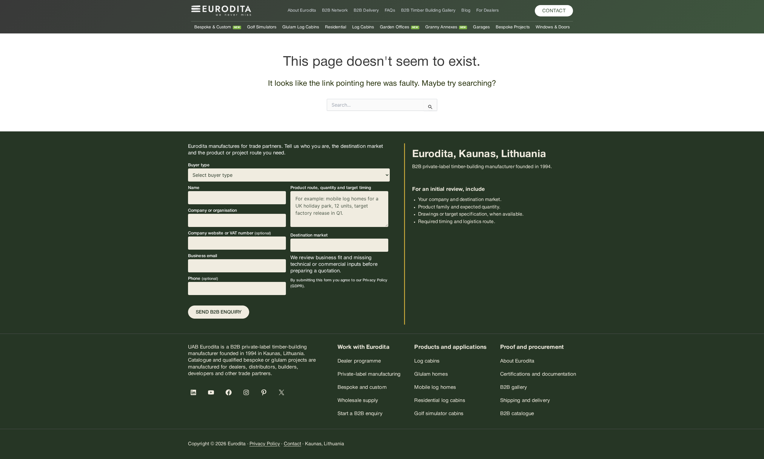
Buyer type (199, 165)
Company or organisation (212, 211)
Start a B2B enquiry (360, 414)
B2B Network (335, 11)
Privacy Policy (264, 444)
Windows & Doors (553, 27)
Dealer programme (359, 361)
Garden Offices (394, 27)
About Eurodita (302, 11)
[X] (282, 392)
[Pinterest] (265, 392)
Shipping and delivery (525, 400)
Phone (203, 279)
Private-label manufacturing (369, 374)
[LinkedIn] (194, 392)
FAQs (390, 11)
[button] (554, 10)
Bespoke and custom (362, 387)
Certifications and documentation (538, 374)
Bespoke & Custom (212, 27)
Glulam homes (431, 374)
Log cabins (427, 361)
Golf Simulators (262, 27)
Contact (292, 444)
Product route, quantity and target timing (330, 188)
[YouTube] (212, 392)
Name (193, 188)
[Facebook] (229, 392)
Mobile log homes (435, 387)
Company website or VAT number (229, 233)
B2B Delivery (366, 11)
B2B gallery (513, 387)
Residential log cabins (439, 400)
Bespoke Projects (513, 27)
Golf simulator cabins (438, 414)
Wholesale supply (358, 400)
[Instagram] (247, 392)
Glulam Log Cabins (300, 27)
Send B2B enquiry (218, 312)
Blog (465, 11)
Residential (335, 27)
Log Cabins (363, 27)
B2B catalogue (517, 414)
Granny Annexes (441, 27)
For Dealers (487, 11)
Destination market (309, 235)
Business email (202, 256)
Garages (481, 27)
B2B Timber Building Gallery (428, 11)
